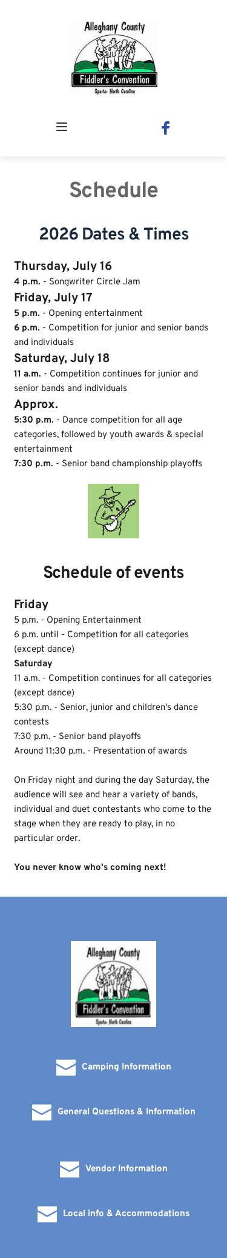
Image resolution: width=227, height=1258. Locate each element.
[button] (61, 126)
